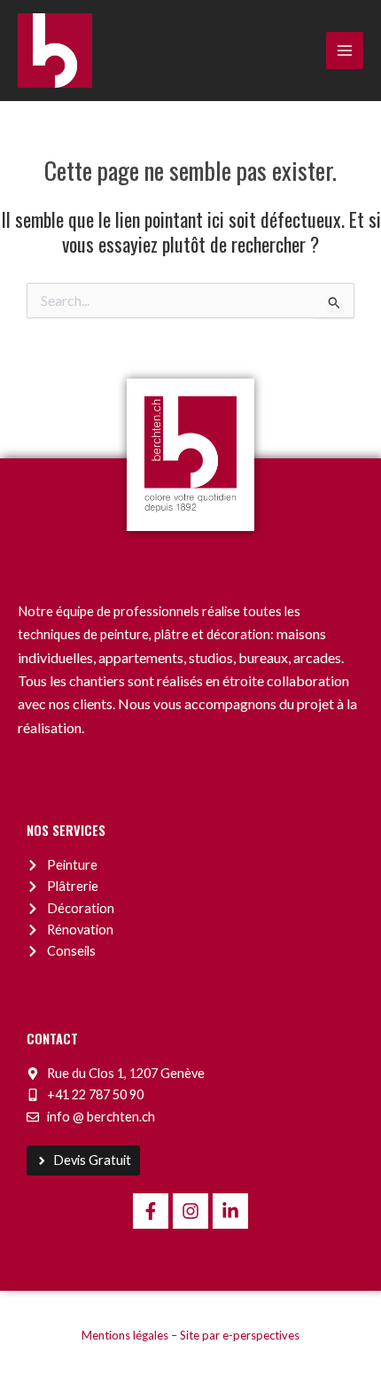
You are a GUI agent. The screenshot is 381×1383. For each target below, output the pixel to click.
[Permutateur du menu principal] (344, 50)
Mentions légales (125, 1335)
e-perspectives (260, 1335)
